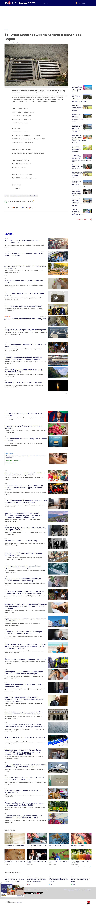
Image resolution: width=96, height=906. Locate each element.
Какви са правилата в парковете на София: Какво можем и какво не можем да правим (25, 474)
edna (29, 884)
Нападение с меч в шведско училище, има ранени (25, 659)
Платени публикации (77, 889)
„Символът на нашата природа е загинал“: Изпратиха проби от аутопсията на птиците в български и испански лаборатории (23, 515)
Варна (6, 195)
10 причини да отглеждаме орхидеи (14, 845)
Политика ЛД (81, 890)
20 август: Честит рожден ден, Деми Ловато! (36, 861)
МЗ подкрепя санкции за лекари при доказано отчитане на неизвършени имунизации (24, 673)
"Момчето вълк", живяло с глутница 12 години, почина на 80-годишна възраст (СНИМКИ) (14, 879)
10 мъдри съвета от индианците (79, 845)
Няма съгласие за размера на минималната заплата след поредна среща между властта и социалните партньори (26, 606)
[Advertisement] (36, 220)
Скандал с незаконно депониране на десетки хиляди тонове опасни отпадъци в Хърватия (23, 358)
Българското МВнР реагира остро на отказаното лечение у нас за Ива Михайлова (24, 779)
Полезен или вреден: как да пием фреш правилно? (80, 861)
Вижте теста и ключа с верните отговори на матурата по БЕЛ (22, 791)
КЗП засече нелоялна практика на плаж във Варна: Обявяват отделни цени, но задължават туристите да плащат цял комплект (25, 646)
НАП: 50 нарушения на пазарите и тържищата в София (24, 282)
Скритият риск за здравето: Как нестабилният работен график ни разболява (58, 879)
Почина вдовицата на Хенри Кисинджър (21, 541)
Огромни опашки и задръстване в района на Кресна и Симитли (23, 242)
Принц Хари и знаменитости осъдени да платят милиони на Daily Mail (24, 685)
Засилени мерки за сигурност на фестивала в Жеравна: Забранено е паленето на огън (23, 817)
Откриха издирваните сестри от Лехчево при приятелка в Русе (78, 212)
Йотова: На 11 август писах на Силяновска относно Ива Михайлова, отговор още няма (81, 202)
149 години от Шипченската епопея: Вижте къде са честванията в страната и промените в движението (81, 98)
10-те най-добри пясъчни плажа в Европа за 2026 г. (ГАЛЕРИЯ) (77, 88)
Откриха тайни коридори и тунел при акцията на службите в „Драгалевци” (79, 192)
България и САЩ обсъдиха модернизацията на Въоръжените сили (23, 554)
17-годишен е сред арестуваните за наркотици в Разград (24, 294)
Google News (16, 207)
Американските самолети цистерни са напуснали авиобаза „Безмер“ (80, 183)
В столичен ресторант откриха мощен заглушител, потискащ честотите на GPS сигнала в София (25, 592)
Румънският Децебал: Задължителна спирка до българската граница (24, 371)
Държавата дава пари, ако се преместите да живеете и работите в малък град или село (81, 118)
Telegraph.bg (26, 890)
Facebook (25, 207)
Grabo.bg (46, 889)
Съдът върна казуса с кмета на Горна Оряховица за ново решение (25, 620)
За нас (65, 889)
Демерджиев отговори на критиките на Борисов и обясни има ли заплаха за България (25, 633)
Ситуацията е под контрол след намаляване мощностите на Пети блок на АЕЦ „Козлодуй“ (81, 128)
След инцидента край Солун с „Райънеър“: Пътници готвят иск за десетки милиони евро (25, 766)
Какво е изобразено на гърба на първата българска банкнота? (26, 440)
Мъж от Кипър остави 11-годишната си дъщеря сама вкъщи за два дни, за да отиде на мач (26, 501)
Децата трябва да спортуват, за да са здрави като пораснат (77, 108)
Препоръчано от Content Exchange (84, 866)
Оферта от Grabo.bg (8, 453)
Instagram (32, 207)
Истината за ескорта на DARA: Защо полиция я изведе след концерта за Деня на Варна (81, 158)
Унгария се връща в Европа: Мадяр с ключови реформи (23, 414)
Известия (88, 890)
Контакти (84, 889)
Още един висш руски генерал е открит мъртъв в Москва (25, 738)
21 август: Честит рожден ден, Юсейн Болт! (59, 861)
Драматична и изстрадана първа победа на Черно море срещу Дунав (80, 879)
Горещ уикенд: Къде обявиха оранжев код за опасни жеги (76, 148)
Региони (31, 3)
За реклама (70, 889)
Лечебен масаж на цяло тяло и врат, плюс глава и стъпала (26, 457)
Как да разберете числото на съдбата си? (15, 861)
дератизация (19, 195)
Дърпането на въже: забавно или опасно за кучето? (25, 319)
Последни (23, 3)
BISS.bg (34, 889)
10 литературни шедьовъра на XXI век (37, 845)
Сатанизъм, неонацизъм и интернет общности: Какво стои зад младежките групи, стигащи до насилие (24, 488)
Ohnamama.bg (40, 889)
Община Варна (33, 195)
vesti (51, 884)
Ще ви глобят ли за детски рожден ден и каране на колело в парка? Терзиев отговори (79, 139)
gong (74, 884)
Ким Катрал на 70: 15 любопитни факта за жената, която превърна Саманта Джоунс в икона (36, 879)
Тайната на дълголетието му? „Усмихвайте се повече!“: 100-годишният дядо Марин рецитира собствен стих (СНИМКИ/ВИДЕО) (24, 752)
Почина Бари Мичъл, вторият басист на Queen (23, 383)
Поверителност (73, 890)
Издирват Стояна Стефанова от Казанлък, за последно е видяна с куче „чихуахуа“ (23, 580)
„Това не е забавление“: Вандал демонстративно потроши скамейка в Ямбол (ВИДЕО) (24, 804)
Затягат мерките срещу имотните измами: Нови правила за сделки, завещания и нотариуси (24, 713)
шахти (12, 195)
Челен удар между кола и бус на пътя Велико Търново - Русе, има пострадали (23, 567)
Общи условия (19, 902)
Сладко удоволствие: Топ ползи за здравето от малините (23, 427)
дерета (26, 195)
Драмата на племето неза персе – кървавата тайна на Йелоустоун (25, 267)
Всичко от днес (81, 220)
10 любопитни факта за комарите (58, 845)
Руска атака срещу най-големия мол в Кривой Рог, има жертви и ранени (25, 529)
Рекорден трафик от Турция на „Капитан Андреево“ (26, 330)
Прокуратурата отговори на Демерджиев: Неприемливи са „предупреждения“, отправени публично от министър (24, 699)
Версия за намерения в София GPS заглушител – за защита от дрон (26, 345)
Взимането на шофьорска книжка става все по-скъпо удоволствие (24, 254)
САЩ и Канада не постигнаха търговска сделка (24, 306)
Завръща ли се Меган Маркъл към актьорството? (77, 166)
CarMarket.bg (29, 889)
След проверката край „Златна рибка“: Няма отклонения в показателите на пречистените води (25, 726)
